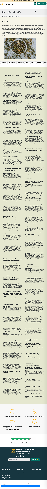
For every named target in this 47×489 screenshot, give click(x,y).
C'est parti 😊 (35, 459)
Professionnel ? (41, 3)
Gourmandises (41, 10)
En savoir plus (20, 487)
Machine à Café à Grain (4, 11)
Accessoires (25, 10)
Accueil (3, 16)
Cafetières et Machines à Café (9, 12)
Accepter (20, 485)
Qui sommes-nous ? (21, 474)
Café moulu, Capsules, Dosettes (19, 12)
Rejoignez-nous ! (20, 477)
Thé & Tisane (35, 10)
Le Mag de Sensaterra (21, 475)
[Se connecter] (32, 3)
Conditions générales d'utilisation (26, 461)
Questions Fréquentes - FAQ (23, 472)
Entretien (31, 10)
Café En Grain (14, 11)
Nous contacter (5, 472)
